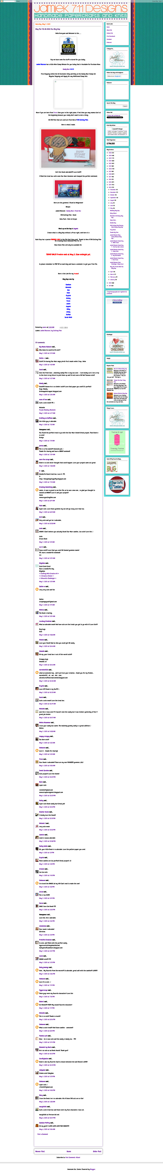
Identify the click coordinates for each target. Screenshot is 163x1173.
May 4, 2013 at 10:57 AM (47, 717)
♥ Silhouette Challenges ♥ (47, 578)
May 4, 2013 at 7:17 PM (47, 1008)
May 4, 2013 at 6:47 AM (47, 413)
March (112, 274)
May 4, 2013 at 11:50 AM (47, 765)
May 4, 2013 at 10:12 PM (47, 1054)
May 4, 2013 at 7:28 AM (47, 466)
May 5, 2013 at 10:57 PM (47, 1118)
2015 (110, 182)
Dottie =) (42, 358)
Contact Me (110, 33)
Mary (41, 1095)
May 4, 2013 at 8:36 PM (47, 1019)
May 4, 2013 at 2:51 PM (47, 935)
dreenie (41, 869)
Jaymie (75, 228)
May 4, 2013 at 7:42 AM (47, 482)
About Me (109, 30)
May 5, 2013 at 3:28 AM (47, 1102)
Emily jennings (44, 967)
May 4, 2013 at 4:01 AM (47, 365)
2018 (110, 174)
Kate (40, 505)
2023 (110, 161)
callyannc (42, 1070)
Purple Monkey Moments (47, 410)
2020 (110, 169)
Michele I (42, 823)
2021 (110, 166)
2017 (110, 177)
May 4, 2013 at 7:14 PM (47, 985)
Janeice (41, 835)
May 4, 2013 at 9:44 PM (47, 1042)
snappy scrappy (44, 736)
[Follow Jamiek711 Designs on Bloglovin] (114, 77)
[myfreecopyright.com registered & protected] (117, 293)
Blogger (92, 1169)
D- (40, 471)
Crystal (41, 857)
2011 (110, 286)
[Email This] (60, 327)
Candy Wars (68, 69)
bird (40, 517)
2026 (110, 153)
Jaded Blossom (45, 330)
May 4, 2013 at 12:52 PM (47, 830)
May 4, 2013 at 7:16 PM (47, 997)
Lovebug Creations (45, 621)
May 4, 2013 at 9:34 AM (47, 558)
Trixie (55, 112)
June (111, 205)
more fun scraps (44, 459)
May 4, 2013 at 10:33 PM (47, 1065)
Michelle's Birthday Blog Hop (116, 216)
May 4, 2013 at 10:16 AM (47, 646)
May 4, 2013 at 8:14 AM (47, 501)
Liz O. (41, 547)
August (112, 200)
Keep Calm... (113, 220)
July (111, 203)
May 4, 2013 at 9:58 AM (47, 635)
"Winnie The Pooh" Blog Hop (120, 381)
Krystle (41, 686)
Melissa (41, 610)
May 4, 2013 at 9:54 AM (47, 616)
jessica (41, 446)
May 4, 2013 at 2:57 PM (47, 951)
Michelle (42, 709)
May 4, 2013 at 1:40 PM (47, 875)
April (111, 272)
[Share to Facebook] (65, 327)
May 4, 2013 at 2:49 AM (47, 353)
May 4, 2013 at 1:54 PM (47, 898)
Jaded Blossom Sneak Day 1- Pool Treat (116, 259)
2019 (110, 171)
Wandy (41, 383)
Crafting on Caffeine (46, 418)
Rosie (41, 782)
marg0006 (43, 1106)
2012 (110, 283)
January (112, 280)
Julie (40, 528)
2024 (110, 158)
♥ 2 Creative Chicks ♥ (46, 576)
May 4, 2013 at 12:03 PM (47, 777)
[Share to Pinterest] (67, 327)
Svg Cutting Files (56, 330)
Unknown (42, 748)
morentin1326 (43, 670)
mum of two (43, 399)
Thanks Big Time (114, 232)
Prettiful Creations (45, 940)
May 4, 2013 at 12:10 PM (47, 807)
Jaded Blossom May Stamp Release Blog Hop (116, 236)
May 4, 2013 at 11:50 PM (47, 1090)
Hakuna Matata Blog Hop (120, 393)
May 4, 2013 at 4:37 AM (47, 378)
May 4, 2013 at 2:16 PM (47, 921)
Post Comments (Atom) (73, 1157)
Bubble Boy (113, 223)
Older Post (97, 1151)
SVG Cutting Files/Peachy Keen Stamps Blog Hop (116, 226)
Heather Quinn (44, 812)
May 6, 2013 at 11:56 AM (47, 1129)
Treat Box (78, 211)
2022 (110, 163)
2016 (110, 179)
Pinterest (109, 42)
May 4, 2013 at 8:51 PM (47, 1031)
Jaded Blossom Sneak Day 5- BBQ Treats (116, 241)
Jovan (41, 892)
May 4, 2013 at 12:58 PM (47, 841)
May (111, 208)
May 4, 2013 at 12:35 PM (47, 818)
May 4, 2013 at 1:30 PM (47, 864)
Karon (41, 903)
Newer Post (40, 1151)
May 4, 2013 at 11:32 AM (47, 754)
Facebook (109, 39)
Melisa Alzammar (44, 722)
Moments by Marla (45, 1047)
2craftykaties (43, 1058)
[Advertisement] (68, 1142)
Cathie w (42, 586)
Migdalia (42, 563)
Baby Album (113, 213)
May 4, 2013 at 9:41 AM (47, 605)
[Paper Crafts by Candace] (117, 493)
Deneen (41, 640)
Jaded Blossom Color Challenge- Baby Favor (117, 263)
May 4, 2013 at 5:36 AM (47, 394)
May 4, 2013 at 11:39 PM (47, 1076)
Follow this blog (117, 302)
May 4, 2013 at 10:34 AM (47, 704)
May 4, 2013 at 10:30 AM (47, 681)
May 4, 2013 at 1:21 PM (46, 852)
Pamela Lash (43, 1036)
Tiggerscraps (43, 990)
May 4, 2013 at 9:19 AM (47, 542)
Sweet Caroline (44, 770)
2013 (110, 187)
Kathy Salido (43, 846)
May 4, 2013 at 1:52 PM (47, 887)
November (113, 192)
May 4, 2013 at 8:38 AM (47, 523)
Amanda (41, 651)
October (112, 195)
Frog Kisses (113, 230)
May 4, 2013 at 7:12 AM (47, 424)
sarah (41, 956)
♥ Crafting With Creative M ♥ (49, 573)
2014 (110, 185)
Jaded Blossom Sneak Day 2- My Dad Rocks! (116, 254)
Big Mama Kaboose (45, 347)
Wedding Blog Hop (115, 210)
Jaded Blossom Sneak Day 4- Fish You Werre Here (117, 246)
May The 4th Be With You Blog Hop (116, 267)
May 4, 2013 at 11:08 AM (47, 731)
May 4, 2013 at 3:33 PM (47, 962)
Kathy (41, 800)
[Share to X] (64, 327)
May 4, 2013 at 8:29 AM (47, 512)
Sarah (41, 369)
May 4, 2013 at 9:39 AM (47, 581)
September (113, 198)
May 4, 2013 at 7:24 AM (47, 454)
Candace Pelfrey (44, 1123)
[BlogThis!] (62, 327)
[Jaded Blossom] (117, 67)
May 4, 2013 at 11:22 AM (47, 743)
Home (69, 1151)
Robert (41, 1001)
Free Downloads (111, 36)
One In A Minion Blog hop (120, 369)
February (113, 277)
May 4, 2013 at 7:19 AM (47, 441)
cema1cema (42, 926)
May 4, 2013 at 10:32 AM (47, 692)
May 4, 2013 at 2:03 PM (47, 910)
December (113, 190)
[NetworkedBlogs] (117, 300)
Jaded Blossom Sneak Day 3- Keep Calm (116, 250)
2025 (110, 155)
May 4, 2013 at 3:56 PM (47, 974)
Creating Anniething (46, 487)
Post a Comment (43, 1134)
